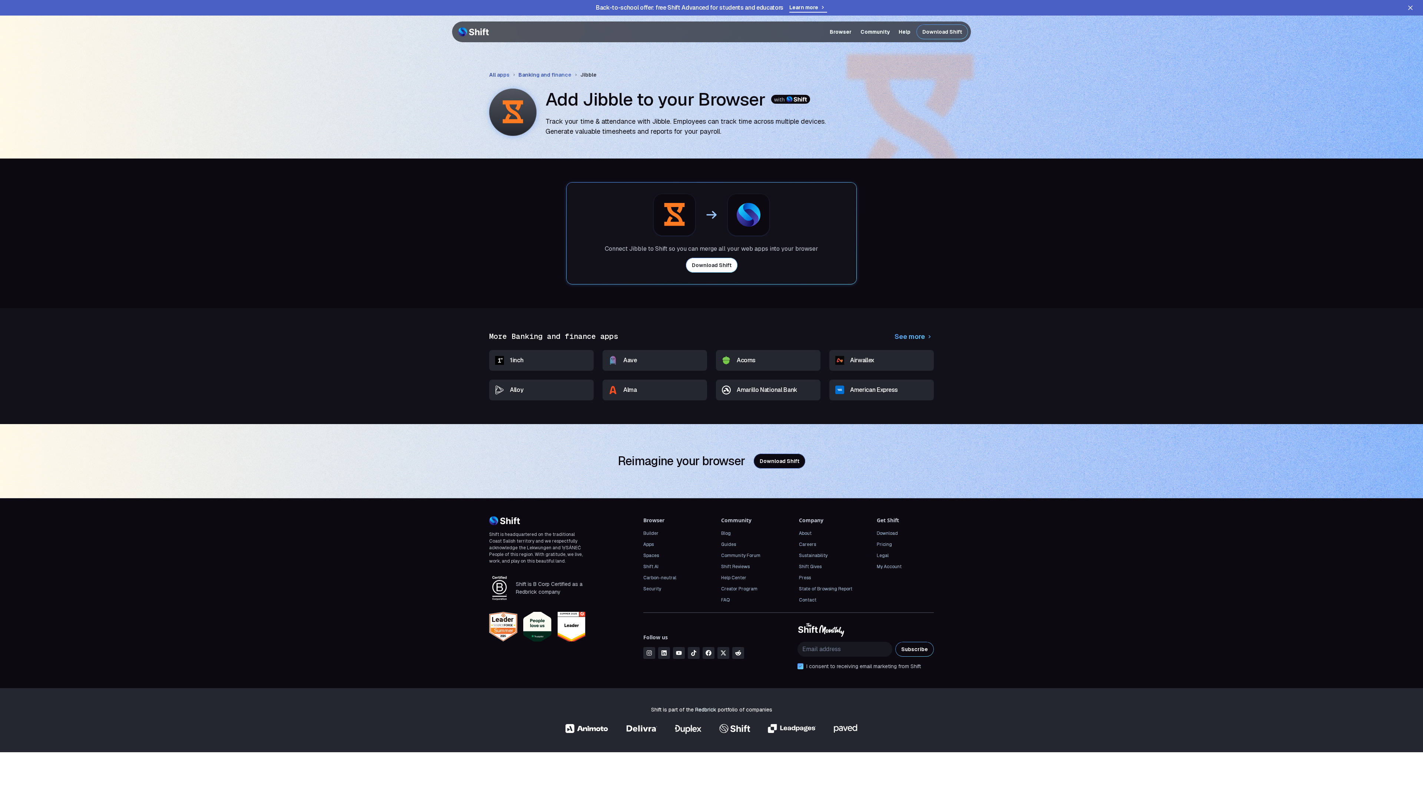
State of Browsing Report (825, 589)
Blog (726, 533)
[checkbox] (800, 666)
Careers (807, 544)
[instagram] (649, 653)
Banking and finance (544, 74)
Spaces (651, 556)
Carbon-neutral (659, 578)
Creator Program (739, 589)
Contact (807, 600)
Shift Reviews (735, 567)
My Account (889, 567)
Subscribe (914, 649)
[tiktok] (694, 653)
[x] (723, 653)
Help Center (733, 578)
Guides (728, 544)
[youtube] (679, 653)
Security (652, 589)
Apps (648, 544)
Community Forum (740, 556)
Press (805, 578)
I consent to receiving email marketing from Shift (863, 666)
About (805, 533)
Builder (651, 533)
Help (904, 32)
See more (910, 336)
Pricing (884, 544)
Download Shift (942, 32)
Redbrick (705, 709)
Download (887, 533)
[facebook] (708, 653)
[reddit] (738, 653)
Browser (841, 32)
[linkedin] (664, 653)
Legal (883, 556)
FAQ (725, 600)
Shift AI (651, 567)
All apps (499, 74)
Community (875, 32)
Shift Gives (810, 567)
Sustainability (813, 556)
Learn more (803, 7)
